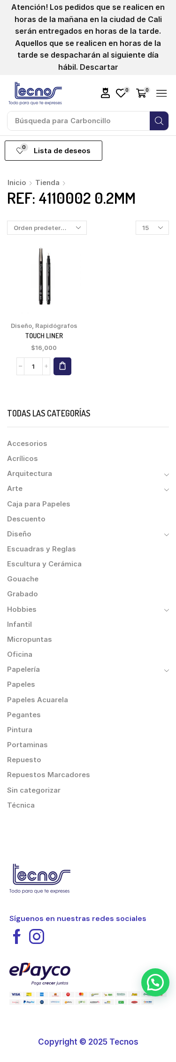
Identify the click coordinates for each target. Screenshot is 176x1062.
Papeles (21, 684)
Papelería (23, 669)
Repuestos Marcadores (48, 775)
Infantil (19, 624)
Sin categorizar (34, 790)
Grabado (22, 594)
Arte (15, 488)
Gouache (22, 579)
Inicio (17, 182)
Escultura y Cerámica (44, 564)
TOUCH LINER (44, 335)
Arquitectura (29, 473)
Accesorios (27, 443)
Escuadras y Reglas (41, 549)
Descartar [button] (99, 67)
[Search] (159, 120)
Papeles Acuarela (37, 700)
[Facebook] (16, 936)
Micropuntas (29, 639)
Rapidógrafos (56, 325)
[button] (106, 93)
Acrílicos (22, 458)
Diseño (21, 325)
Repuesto (24, 760)
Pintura (19, 730)
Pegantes (24, 715)
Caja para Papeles (38, 504)
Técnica (21, 805)
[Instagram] (36, 936)
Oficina (19, 654)
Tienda (47, 182)
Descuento (26, 519)
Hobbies (22, 609)
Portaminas (27, 745)
